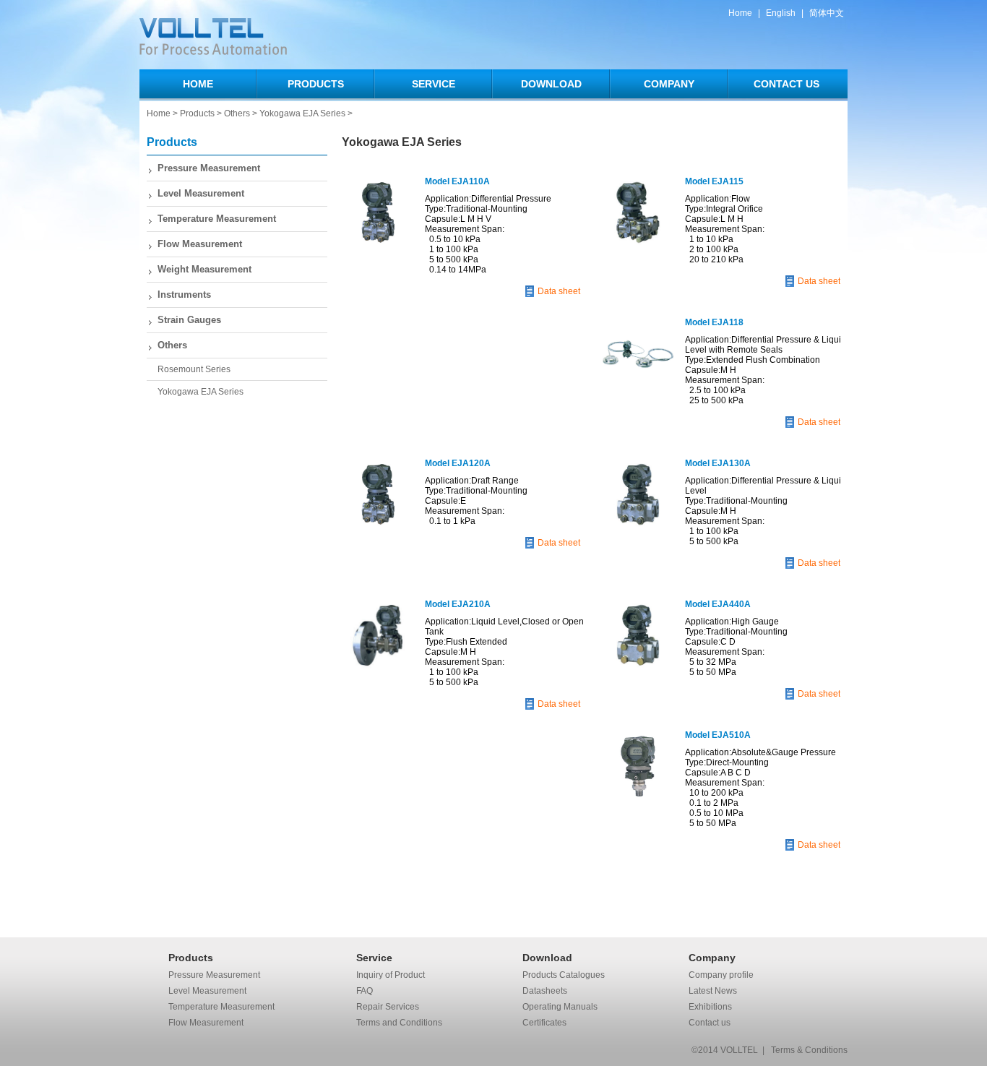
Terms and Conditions (399, 1023)
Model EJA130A (718, 463)
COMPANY (669, 84)
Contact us (709, 1023)
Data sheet (559, 291)
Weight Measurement (204, 269)
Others (237, 113)
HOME (198, 84)
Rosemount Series (194, 369)
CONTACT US (786, 84)
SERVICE (433, 84)
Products (197, 113)
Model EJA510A (718, 735)
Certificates (544, 1023)
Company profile (721, 975)
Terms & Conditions (809, 1050)
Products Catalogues (563, 975)
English (781, 13)
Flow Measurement (200, 243)
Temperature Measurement (217, 218)
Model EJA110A (457, 181)
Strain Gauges (189, 319)
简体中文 (826, 13)
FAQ (364, 991)
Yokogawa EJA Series (302, 113)
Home (740, 13)
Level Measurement (201, 193)
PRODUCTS (316, 84)
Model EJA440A (718, 604)
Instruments (184, 294)
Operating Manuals (560, 1007)
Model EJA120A (458, 463)
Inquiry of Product (390, 975)
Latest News (713, 991)
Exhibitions (710, 1007)
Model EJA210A (458, 604)
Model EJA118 (714, 322)
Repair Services (387, 1007)
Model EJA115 (714, 181)
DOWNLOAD (551, 84)
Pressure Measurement (209, 168)
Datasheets (544, 991)
